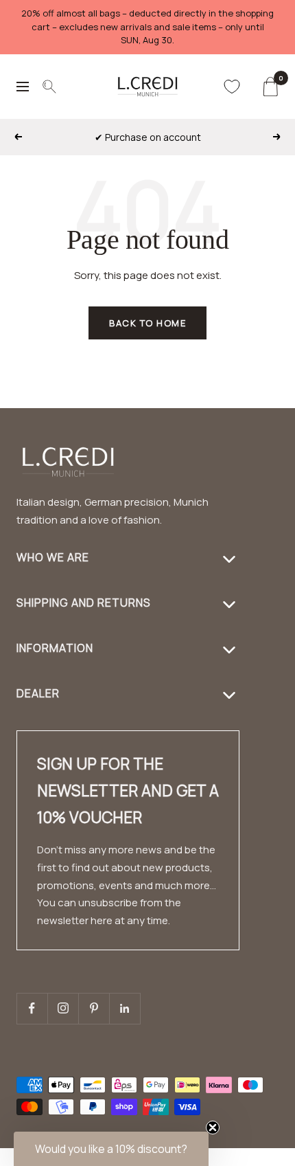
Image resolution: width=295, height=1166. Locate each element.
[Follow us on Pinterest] (93, 1008)
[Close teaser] (213, 1127)
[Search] (49, 86)
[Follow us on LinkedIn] (124, 1008)
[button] (261, 1157)
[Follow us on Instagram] (62, 1008)
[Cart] (270, 86)
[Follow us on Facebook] (31, 1008)
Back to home (147, 323)
